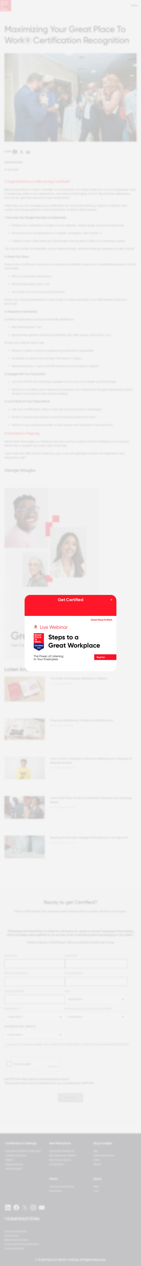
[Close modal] (111, 600)
